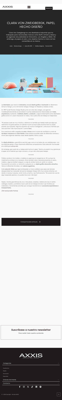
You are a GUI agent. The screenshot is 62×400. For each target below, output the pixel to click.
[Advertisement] (31, 205)
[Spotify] (41, 388)
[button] (40, 222)
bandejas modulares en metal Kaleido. (13, 133)
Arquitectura (4, 260)
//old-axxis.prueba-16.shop (10, 191)
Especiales (34, 260)
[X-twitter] (29, 388)
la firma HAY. (14, 146)
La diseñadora (6, 105)
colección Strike (9, 169)
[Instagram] (25, 388)
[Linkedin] (37, 388)
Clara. (30, 128)
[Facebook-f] (21, 388)
